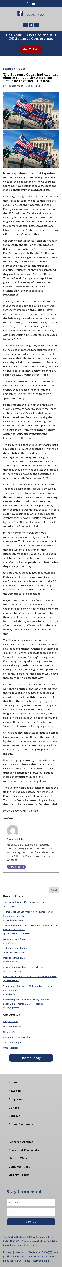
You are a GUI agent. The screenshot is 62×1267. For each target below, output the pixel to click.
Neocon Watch (10, 1032)
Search (54, 890)
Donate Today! (31, 1058)
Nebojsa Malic (14, 85)
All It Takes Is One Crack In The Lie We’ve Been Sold (30, 976)
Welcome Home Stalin (14, 938)
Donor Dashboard (21, 1124)
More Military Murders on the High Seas (23, 967)
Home (13, 1082)
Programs (15, 1099)
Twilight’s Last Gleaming (16, 948)
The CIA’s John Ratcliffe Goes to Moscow (24, 902)
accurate (53, 358)
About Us (15, 1091)
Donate (14, 1107)
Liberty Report (19, 1174)
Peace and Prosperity (24, 1150)
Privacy (7, 1252)
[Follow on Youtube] (36, 25)
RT (40, 811)
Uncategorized (10, 1047)
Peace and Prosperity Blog (16, 1037)
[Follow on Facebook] (25, 25)
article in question (47, 213)
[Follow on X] (31, 25)
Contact (14, 1116)
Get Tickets (31, 49)
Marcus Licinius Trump (15, 957)
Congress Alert (10, 1021)
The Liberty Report (12, 1042)
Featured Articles (14, 68)
